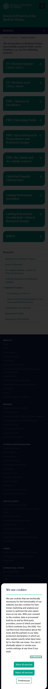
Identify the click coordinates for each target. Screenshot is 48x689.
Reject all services (24, 672)
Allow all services (24, 664)
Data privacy (36, 657)
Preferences (24, 680)
